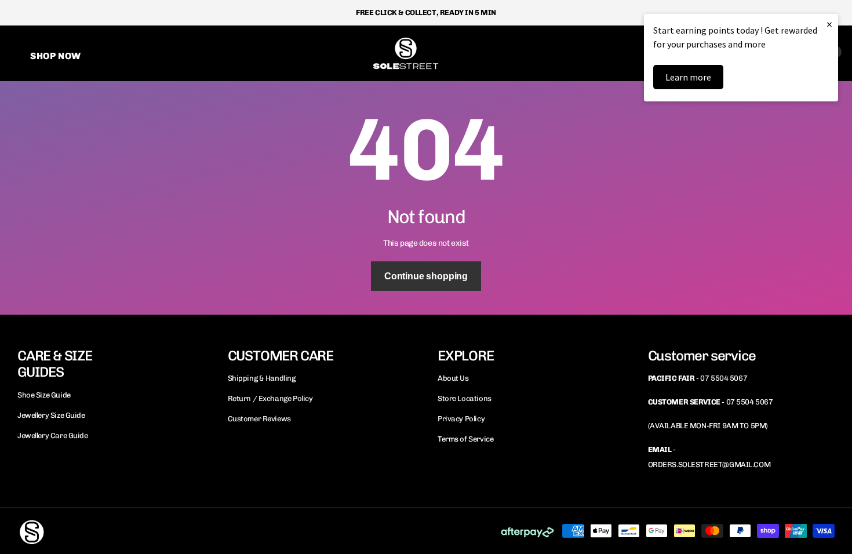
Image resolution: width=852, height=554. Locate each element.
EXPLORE (466, 355)
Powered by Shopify (159, 530)
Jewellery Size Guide (51, 415)
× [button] (829, 24)
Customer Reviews (259, 418)
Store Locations (464, 398)
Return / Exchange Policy (270, 398)
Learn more (688, 77)
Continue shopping (426, 276)
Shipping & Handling (262, 378)
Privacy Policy (461, 418)
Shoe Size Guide (44, 395)
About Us (453, 378)
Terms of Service (465, 439)
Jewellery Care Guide (52, 435)
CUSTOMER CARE (280, 355)
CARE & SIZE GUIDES (54, 364)
